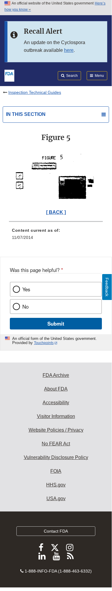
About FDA (56, 388)
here (69, 50)
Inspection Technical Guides (34, 92)
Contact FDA (56, 531)
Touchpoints (44, 343)
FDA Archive (56, 375)
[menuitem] (56, 235)
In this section (26, 114)
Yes (26, 289)
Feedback (107, 287)
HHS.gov (56, 484)
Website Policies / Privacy (56, 430)
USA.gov (56, 498)
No (25, 306)
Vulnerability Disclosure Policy (56, 457)
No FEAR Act (56, 443)
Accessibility (56, 402)
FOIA (55, 471)
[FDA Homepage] (9, 75)
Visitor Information (56, 416)
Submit (55, 323)
